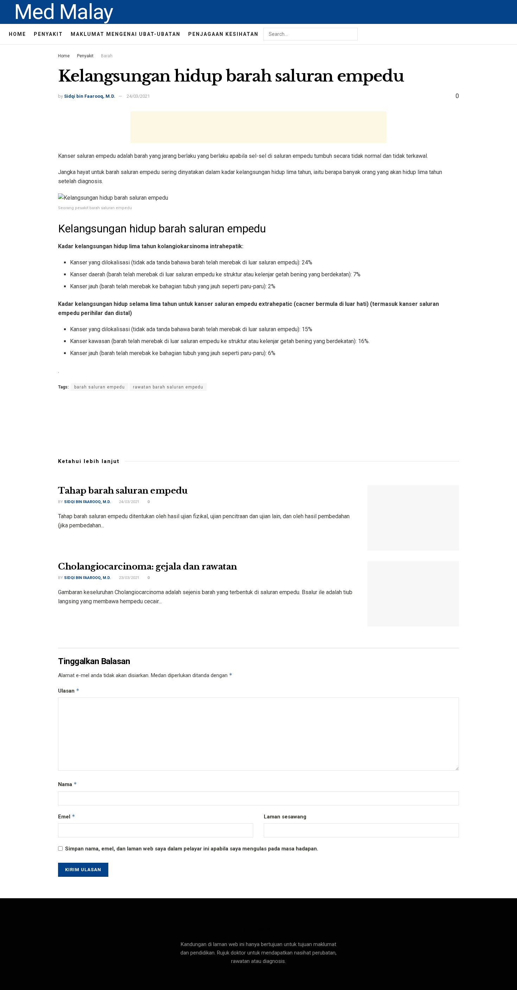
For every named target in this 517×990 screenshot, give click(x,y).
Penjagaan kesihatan (223, 34)
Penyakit (48, 34)
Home (17, 34)
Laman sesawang (285, 817)
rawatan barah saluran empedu (168, 387)
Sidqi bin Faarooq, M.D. (89, 96)
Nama (67, 784)
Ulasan (68, 690)
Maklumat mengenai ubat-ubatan (125, 34)
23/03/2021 (128, 578)
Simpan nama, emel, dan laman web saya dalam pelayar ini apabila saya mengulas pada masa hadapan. (191, 849)
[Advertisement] (258, 127)
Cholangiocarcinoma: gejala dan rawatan (147, 566)
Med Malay (63, 11)
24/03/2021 (138, 96)
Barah (107, 55)
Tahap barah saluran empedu (123, 491)
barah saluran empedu (99, 387)
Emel (66, 816)
